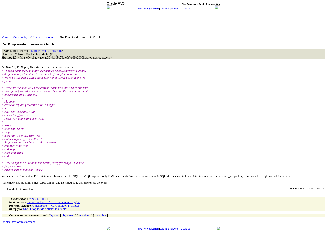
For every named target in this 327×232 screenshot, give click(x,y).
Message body (37, 198)
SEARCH (175, 9)
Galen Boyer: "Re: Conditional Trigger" (56, 205)
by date (54, 215)
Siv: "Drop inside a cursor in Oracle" (45, 209)
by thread (68, 215)
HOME (139, 9)
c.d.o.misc (50, 37)
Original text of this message (18, 221)
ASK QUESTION (151, 9)
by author (100, 215)
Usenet (35, 37)
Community (20, 37)
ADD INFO (164, 9)
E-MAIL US (185, 9)
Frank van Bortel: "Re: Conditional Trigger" (53, 202)
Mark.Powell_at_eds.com (46, 50)
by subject (85, 215)
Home (5, 37)
